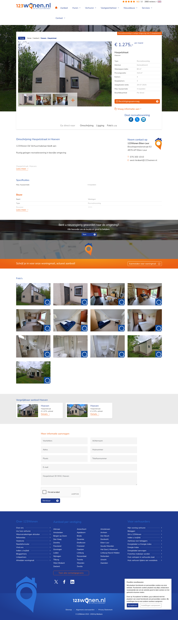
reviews (150, 1)
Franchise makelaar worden (139, 554)
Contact (59, 18)
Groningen (57, 549)
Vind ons (19, 547)
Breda (79, 536)
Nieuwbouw (130, 8)
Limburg (80, 553)
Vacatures (20, 541)
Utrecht (103, 559)
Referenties (20, 537)
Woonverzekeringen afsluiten (28, 534)
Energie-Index (133, 547)
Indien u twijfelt (22, 550)
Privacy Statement (105, 610)
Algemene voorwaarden (85, 610)
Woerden (80, 563)
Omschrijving (87, 125)
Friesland (80, 546)
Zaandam (104, 563)
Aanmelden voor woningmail (142, 263)
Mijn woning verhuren (136, 528)
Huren (75, 8)
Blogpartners (21, 554)
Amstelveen (105, 529)
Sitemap (69, 610)
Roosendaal (81, 556)
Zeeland (56, 566)
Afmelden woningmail (25, 560)
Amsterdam (58, 532)
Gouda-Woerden (107, 546)
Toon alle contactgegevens (71, 573)
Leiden (56, 553)
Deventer (80, 539)
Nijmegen (57, 556)
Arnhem (103, 532)
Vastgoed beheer (109, 8)
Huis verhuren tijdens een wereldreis (142, 560)
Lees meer (21, 168)
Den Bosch (104, 536)
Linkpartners (21, 557)
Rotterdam (104, 556)
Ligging (100, 125)
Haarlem (80, 549)
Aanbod (64, 8)
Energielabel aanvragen (137, 550)
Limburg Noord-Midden (110, 553)
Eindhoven (81, 542)
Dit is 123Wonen (134, 534)
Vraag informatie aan (128, 109)
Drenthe (56, 542)
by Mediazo (98, 614)
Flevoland (57, 546)
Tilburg (56, 559)
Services (146, 8)
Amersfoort (81, 529)
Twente (80, 559)
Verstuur (46, 500)
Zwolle (79, 566)
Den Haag (57, 539)
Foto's (112, 125)
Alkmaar (56, 529)
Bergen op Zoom (60, 536)
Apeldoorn (81, 532)
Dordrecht (104, 539)
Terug (21, 38)
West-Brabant (59, 563)
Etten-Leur (104, 542)
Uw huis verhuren (23, 531)
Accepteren (132, 605)
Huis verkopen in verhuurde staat (141, 557)
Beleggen (131, 531)
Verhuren (89, 8)
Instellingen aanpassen (150, 605)
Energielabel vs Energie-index (139, 544)
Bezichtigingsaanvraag (128, 101)
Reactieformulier (22, 544)
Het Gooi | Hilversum (109, 549)
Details (44, 414)
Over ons (20, 528)
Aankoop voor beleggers (138, 541)
